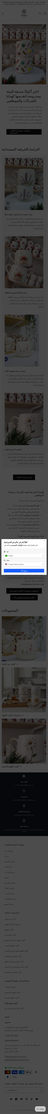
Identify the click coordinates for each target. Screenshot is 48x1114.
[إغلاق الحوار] (45, 541)
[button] (24, 556)
